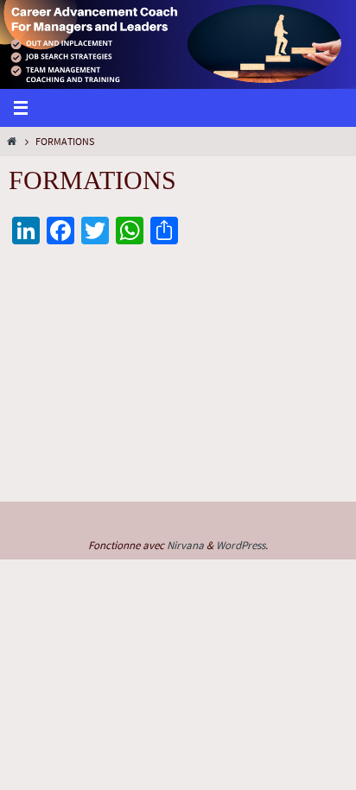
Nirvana (185, 545)
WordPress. (242, 545)
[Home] (11, 141)
